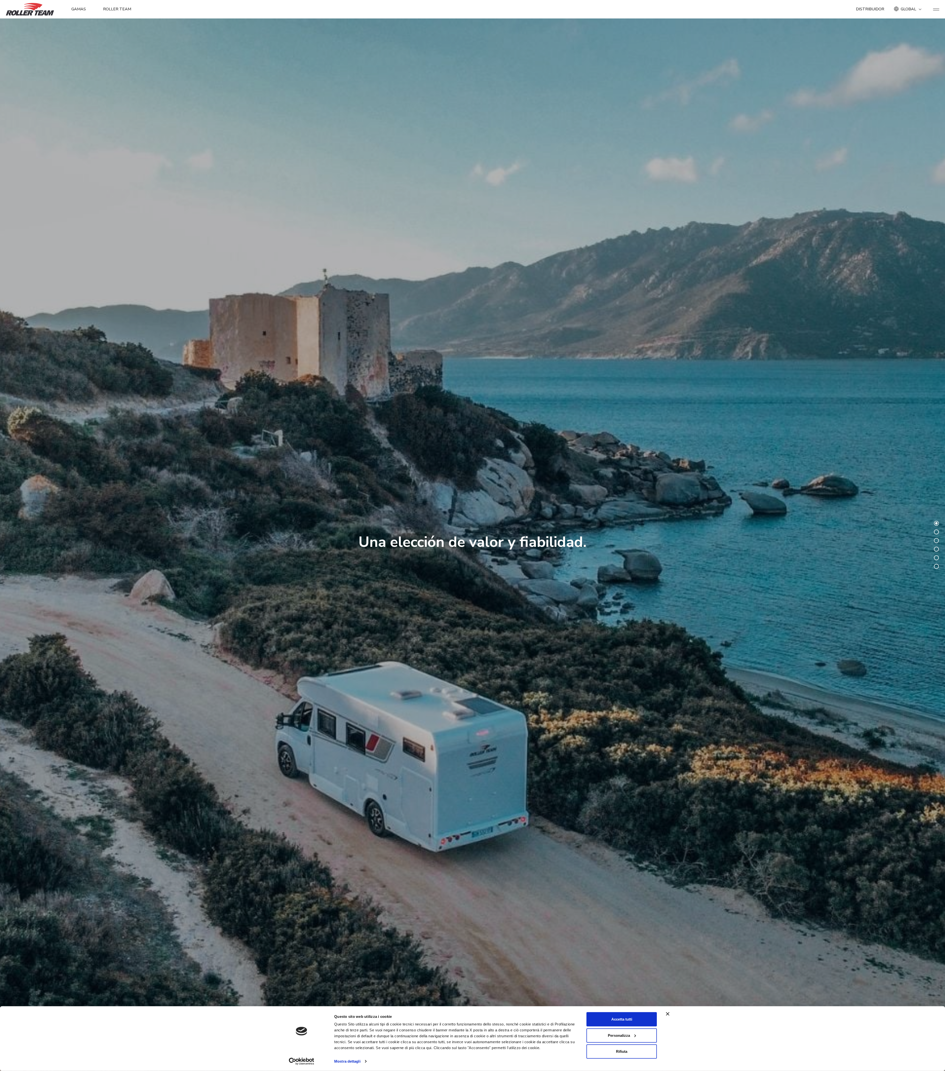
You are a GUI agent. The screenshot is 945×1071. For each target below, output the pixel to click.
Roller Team (117, 9)
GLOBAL (908, 9)
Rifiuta (621, 1051)
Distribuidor (870, 9)
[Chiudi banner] (667, 1014)
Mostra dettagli (347, 1061)
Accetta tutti (621, 1019)
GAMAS (78, 9)
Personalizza (619, 1035)
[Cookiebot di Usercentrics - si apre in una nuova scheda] (301, 1061)
